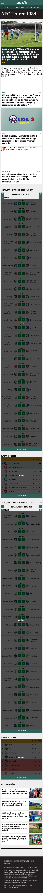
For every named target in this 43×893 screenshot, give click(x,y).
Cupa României (26, 7)
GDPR (32, 861)
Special (36, 7)
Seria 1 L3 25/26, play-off (21, 194)
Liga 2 (6, 7)
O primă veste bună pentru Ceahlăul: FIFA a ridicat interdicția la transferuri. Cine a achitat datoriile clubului (14, 827)
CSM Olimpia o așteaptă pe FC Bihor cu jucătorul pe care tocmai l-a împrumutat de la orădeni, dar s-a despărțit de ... (14, 804)
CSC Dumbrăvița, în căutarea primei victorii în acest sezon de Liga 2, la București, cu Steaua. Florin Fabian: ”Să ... (14, 839)
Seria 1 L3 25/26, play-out (21, 507)
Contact (7, 863)
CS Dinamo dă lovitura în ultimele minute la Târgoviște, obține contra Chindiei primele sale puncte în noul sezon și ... (14, 816)
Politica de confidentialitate (16, 861)
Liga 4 (18, 7)
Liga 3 (12, 7)
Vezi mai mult (21, 449)
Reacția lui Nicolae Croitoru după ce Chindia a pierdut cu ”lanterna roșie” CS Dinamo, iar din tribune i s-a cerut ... (15, 792)
